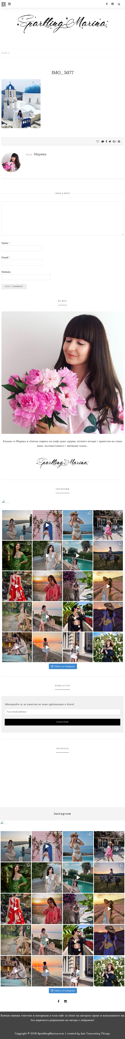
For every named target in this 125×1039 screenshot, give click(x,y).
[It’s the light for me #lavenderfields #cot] (108, 586)
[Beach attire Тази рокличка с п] (78, 586)
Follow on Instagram (65, 666)
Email (5, 257)
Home (4, 53)
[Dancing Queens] (78, 556)
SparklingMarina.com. (51, 1033)
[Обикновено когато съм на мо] (17, 617)
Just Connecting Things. (95, 1033)
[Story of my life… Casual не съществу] (47, 556)
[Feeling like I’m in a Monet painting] (108, 647)
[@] (11, 504)
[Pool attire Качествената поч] (78, 525)
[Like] (97, 141)
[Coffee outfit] (78, 647)
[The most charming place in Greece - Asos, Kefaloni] (47, 525)
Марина (40, 154)
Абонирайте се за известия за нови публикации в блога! (39, 704)
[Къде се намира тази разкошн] (17, 586)
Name (5, 243)
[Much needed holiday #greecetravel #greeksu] (47, 647)
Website (6, 272)
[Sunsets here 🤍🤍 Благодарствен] (17, 525)
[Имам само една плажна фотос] (78, 617)
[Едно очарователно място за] (17, 647)
